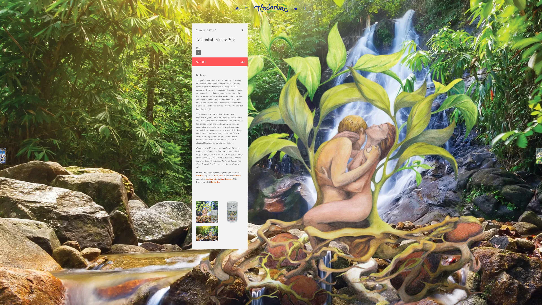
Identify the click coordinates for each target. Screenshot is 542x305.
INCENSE (211, 30)
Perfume (237, 175)
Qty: (198, 47)
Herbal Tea (215, 181)
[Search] (305, 8)
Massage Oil (211, 178)
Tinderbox (200, 30)
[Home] (237, 8)
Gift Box (200, 175)
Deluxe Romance (225, 178)
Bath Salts (218, 175)
